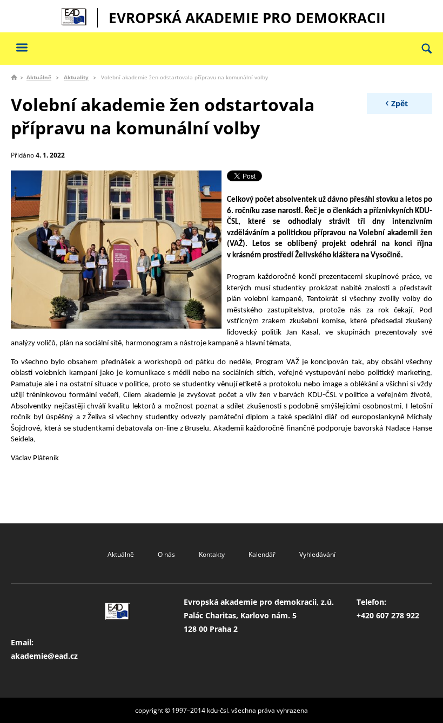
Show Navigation (21, 47)
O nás (166, 554)
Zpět (399, 103)
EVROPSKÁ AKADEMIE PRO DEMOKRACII (247, 18)
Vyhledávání (317, 554)
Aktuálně (38, 77)
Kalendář (262, 554)
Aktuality (76, 77)
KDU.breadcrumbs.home (14, 77)
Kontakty (212, 554)
